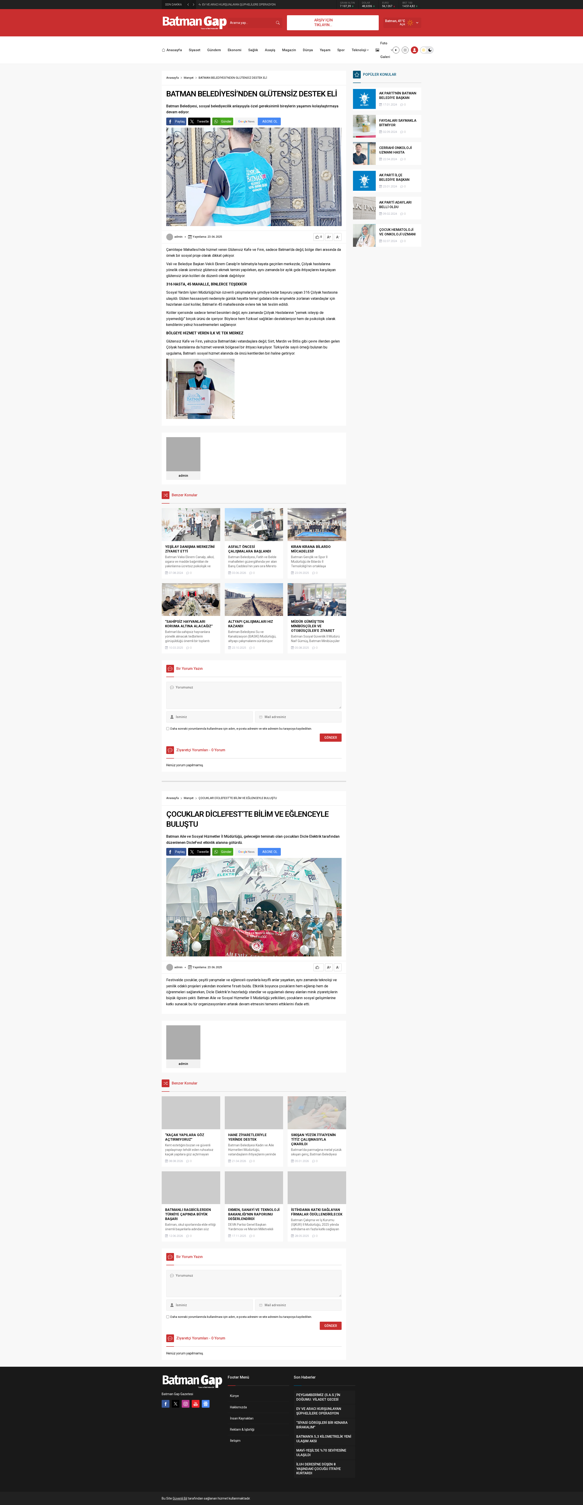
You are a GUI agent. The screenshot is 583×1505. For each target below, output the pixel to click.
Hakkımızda (238, 1407)
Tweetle (203, 121)
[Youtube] (195, 1404)
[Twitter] (175, 1404)
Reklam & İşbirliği (242, 1429)
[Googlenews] (206, 1404)
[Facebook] (165, 1404)
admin (178, 236)
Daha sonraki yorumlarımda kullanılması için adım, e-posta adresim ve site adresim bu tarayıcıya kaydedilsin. (241, 728)
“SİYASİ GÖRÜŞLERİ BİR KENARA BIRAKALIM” (231, 4)
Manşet (189, 77)
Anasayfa (172, 77)
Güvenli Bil (180, 1498)
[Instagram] (185, 1404)
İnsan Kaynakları (241, 1418)
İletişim (235, 1440)
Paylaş (180, 121)
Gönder (226, 121)
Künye (234, 1396)
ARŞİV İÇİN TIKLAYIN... (323, 22)
